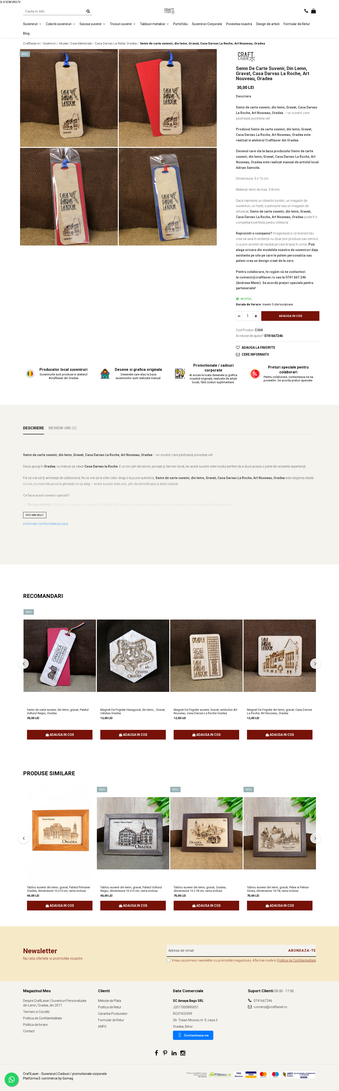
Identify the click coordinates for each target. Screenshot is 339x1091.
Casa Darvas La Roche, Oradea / (117, 43)
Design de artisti (268, 24)
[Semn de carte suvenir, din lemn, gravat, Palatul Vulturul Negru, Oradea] (60, 656)
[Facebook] (156, 1053)
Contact (29, 1031)
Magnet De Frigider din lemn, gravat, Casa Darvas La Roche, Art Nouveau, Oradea (279, 711)
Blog (26, 33)
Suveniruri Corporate (207, 24)
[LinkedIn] (174, 1053)
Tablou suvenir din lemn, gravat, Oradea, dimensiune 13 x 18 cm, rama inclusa (200, 889)
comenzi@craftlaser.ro (270, 1007)
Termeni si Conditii (36, 1012)
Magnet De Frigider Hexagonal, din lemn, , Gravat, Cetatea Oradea (132, 711)
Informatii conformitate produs (45, 524)
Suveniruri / (51, 43)
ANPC (102, 1026)
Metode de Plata (109, 1001)
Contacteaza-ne (196, 1035)
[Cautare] (88, 11)
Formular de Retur (297, 24)
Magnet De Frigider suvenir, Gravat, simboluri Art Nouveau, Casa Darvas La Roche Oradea (205, 711)
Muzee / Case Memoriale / (76, 43)
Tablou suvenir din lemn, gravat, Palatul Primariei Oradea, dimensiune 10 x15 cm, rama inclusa (58, 889)
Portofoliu (180, 24)
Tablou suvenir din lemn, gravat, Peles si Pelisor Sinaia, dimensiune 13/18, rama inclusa (278, 889)
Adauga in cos (290, 316)
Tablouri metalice (153, 24)
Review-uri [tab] (63, 428)
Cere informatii (255, 354)
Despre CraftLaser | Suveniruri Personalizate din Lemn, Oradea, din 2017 (54, 1003)
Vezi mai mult (35, 515)
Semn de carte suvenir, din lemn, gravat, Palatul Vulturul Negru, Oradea (58, 711)
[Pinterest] (165, 1053)
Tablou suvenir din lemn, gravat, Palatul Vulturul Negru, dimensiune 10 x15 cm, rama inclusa (131, 889)
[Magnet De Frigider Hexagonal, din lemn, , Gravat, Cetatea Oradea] (133, 656)
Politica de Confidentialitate (296, 960)
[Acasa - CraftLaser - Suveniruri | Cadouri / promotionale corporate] (169, 11)
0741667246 (262, 1001)
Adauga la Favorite (258, 347)
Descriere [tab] (33, 428)
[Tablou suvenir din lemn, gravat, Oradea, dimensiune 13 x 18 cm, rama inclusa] (206, 833)
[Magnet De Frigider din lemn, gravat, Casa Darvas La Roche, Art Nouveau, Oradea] (280, 656)
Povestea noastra (239, 24)
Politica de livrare (35, 1025)
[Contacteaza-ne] (306, 11)
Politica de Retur (109, 1007)
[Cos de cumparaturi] (313, 11)
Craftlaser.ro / (32, 43)
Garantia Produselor (113, 1013)
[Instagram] (183, 1053)
